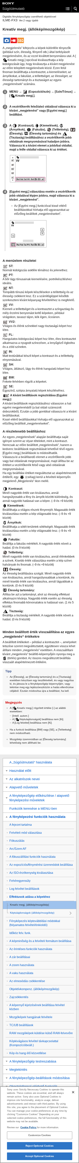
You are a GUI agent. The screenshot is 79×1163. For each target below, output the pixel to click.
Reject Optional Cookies (39, 1145)
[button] (75, 8)
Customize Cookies (39, 1135)
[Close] (73, 1092)
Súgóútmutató (13, 9)
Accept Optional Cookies (39, 1156)
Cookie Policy (28, 1127)
